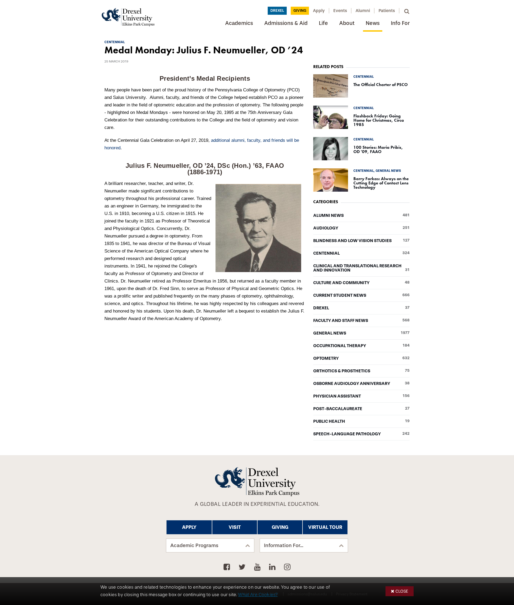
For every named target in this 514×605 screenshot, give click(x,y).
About (346, 23)
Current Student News (361, 295)
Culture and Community (361, 283)
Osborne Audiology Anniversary (361, 383)
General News (361, 333)
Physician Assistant (361, 396)
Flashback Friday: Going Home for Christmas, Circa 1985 (378, 120)
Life (323, 23)
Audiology (361, 228)
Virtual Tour (325, 527)
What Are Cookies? (258, 594)
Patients (387, 10)
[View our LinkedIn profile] (273, 567)
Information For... (283, 545)
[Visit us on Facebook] (228, 567)
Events (340, 10)
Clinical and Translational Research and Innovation (361, 268)
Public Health (361, 421)
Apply (319, 10)
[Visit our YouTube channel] (258, 567)
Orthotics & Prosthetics (361, 371)
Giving (299, 10)
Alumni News (361, 215)
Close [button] (401, 591)
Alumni (363, 10)
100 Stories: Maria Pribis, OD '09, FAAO (378, 149)
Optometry (361, 358)
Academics (239, 23)
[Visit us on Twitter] (243, 567)
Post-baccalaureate (361, 409)
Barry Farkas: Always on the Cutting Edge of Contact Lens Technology (381, 183)
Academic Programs (194, 545)
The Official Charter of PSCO (380, 84)
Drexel (277, 10)
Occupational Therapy (361, 346)
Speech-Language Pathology (361, 434)
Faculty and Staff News (361, 320)
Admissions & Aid (286, 23)
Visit (235, 527)
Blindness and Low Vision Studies (361, 241)
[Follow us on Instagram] (287, 567)
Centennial (361, 253)
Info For (400, 23)
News (373, 23)
